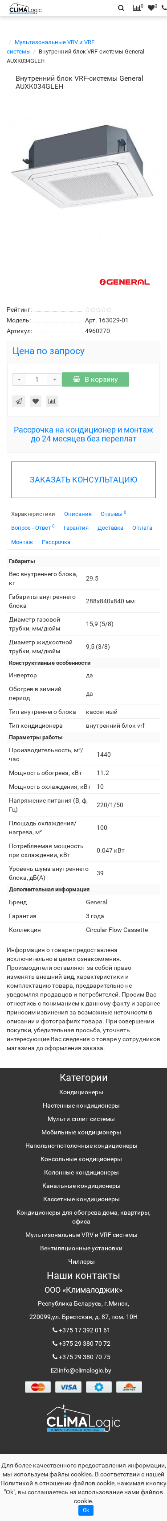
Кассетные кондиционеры (81, 1199)
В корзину (101, 379)
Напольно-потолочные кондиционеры (81, 1145)
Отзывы (113, 513)
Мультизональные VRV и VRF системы (81, 1234)
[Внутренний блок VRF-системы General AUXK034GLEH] (83, 171)
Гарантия (76, 527)
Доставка (110, 527)
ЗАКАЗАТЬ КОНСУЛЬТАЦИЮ (83, 479)
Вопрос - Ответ (33, 527)
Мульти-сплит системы (81, 1118)
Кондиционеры (81, 1092)
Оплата (142, 527)
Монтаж (22, 542)
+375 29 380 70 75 (83, 1356)
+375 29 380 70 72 (83, 1343)
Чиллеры (81, 1261)
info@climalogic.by (84, 1370)
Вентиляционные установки (81, 1248)
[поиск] (162, 8)
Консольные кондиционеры (81, 1158)
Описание (78, 514)
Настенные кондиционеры (81, 1105)
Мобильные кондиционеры (81, 1132)
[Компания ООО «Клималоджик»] (83, 1417)
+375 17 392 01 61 (83, 1330)
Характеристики (33, 514)
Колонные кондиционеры (81, 1172)
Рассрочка (56, 542)
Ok (86, 1510)
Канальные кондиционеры (81, 1185)
